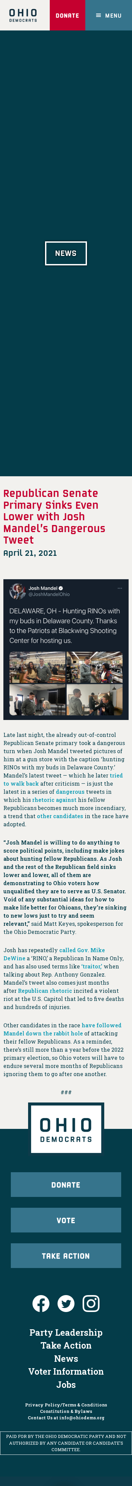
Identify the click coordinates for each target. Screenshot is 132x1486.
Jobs (66, 1384)
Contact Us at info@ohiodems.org (66, 1417)
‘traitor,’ (91, 966)
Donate (67, 15)
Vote (66, 1220)
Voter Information (66, 1371)
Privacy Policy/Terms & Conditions (66, 1404)
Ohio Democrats (23, 15)
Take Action (66, 1255)
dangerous (70, 791)
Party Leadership (66, 1332)
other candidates (60, 816)
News (66, 1358)
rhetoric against (54, 799)
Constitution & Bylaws (66, 1411)
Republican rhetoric (45, 990)
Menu (113, 15)
